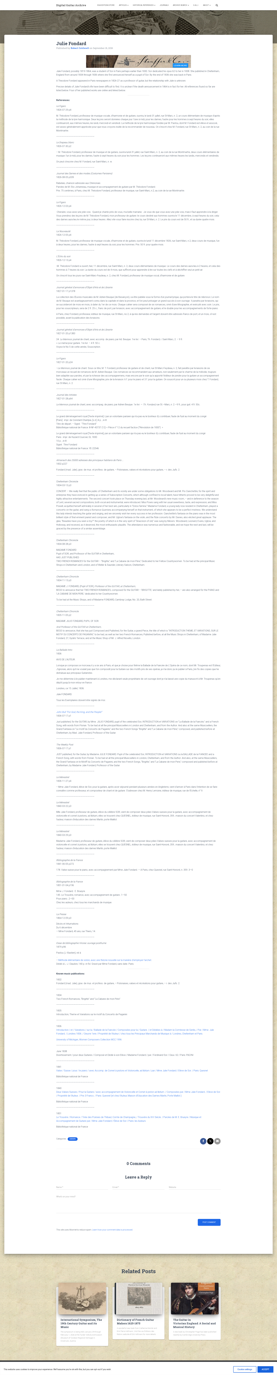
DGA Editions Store (106, 5)
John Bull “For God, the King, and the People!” (79, 712)
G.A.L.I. (196, 5)
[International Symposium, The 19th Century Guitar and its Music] (82, 1298)
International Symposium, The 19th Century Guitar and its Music (81, 1323)
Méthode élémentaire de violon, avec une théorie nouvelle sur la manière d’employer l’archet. (105, 960)
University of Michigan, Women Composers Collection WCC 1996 (89, 1039)
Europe (73, 1139)
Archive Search (180, 5)
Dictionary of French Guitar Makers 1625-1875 (135, 1321)
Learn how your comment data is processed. (112, 1230)
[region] (138, 1368)
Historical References (143, 5)
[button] (128, 5)
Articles (123, 5)
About (206, 5)
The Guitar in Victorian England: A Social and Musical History (194, 1323)
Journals (164, 5)
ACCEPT (265, 1369)
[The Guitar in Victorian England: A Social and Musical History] (195, 1298)
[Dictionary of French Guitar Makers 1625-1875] (138, 1298)
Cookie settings (244, 1369)
